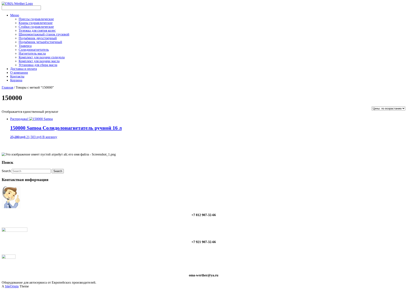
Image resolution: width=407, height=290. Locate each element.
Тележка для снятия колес (37, 30)
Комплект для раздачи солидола (42, 57)
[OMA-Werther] (17, 3)
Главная (7, 87)
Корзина (16, 80)
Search (6, 171)
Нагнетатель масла (32, 53)
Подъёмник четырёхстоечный (40, 42)
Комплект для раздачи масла (39, 61)
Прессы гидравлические (36, 19)
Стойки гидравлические (36, 26)
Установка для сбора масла (38, 65)
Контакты (17, 76)
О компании (19, 72)
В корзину (49, 137)
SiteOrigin (12, 286)
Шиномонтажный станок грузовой (44, 34)
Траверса (25, 46)
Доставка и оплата (23, 69)
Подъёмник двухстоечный (38, 38)
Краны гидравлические (36, 23)
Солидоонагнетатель (34, 49)
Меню (14, 15)
